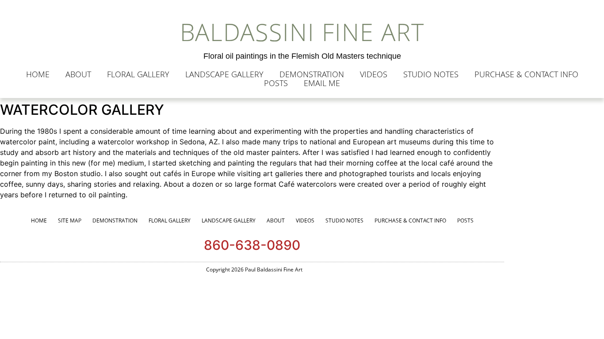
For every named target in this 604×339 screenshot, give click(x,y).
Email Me (322, 83)
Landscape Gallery (224, 74)
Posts (276, 83)
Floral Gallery (138, 74)
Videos (373, 74)
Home (38, 74)
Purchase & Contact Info (526, 74)
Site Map (69, 220)
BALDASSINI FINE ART (302, 31)
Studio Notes (431, 74)
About (78, 74)
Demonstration (311, 74)
